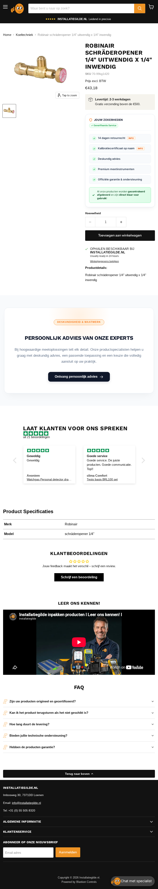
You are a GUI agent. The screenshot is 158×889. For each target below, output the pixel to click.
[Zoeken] (139, 8)
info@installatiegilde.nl (26, 802)
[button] (16, 460)
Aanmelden (68, 852)
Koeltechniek (24, 34)
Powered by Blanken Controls (79, 881)
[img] (81, 433)
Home (7, 34)
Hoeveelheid (93, 213)
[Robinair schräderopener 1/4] (9, 111)
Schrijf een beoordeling (79, 577)
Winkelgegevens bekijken (104, 261)
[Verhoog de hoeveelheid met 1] (121, 222)
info (131, 138)
